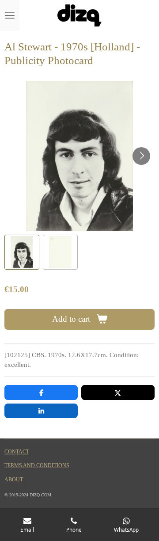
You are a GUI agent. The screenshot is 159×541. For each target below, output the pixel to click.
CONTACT (16, 452)
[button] (21, 252)
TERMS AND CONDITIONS (36, 466)
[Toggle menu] (9, 15)
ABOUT (13, 480)
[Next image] (141, 156)
